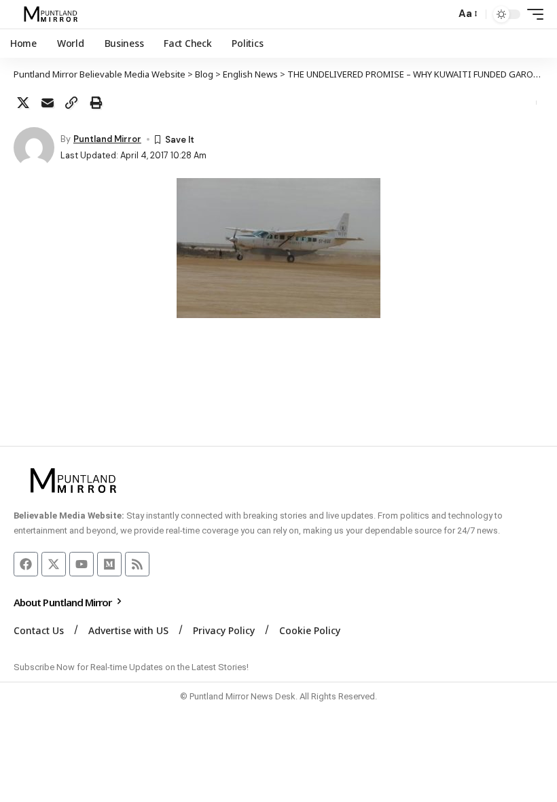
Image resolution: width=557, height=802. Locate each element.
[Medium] (109, 564)
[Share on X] (23, 103)
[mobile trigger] (531, 14)
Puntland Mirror (107, 139)
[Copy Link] (71, 103)
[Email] (47, 103)
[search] (441, 14)
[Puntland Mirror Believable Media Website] (53, 14)
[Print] (95, 103)
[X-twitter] (53, 564)
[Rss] (137, 564)
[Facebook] (26, 564)
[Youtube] (81, 564)
